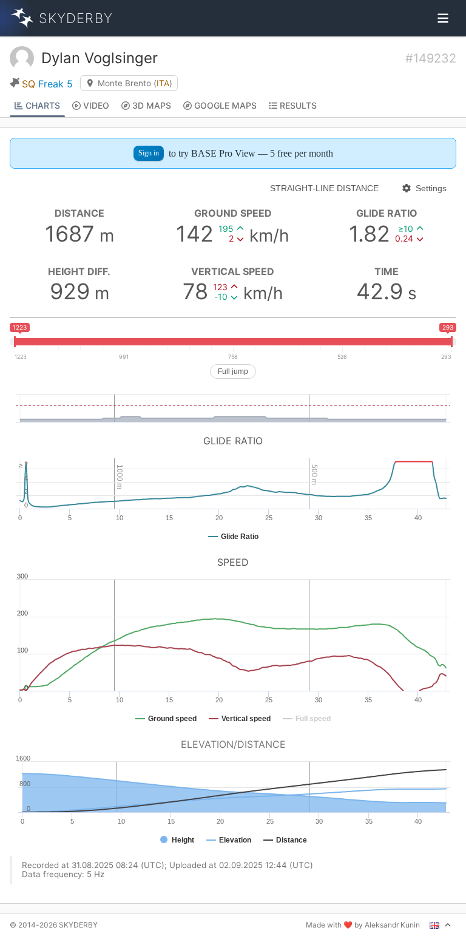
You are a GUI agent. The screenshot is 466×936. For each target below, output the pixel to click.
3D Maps (151, 105)
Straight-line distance (324, 188)
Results (298, 105)
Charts (42, 105)
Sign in (148, 153)
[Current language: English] (440, 925)
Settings (431, 188)
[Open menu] (443, 18)
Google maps (225, 105)
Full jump (233, 371)
